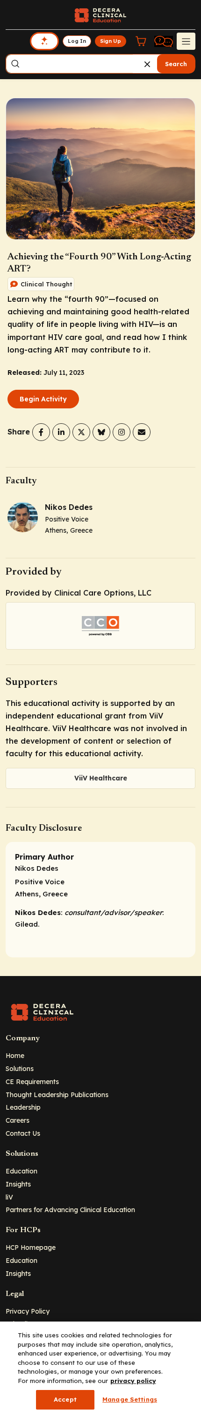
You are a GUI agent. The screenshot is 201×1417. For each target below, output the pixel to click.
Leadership (23, 1107)
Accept (65, 1399)
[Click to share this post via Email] (142, 432)
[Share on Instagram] (121, 432)
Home (15, 1055)
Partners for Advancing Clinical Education (70, 1210)
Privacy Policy (28, 1311)
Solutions (20, 1068)
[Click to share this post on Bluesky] (101, 432)
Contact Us (23, 1133)
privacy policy (133, 1380)
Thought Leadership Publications (57, 1094)
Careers (17, 1120)
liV (9, 1197)
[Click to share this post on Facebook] (41, 432)
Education (21, 1171)
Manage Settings (129, 1399)
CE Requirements (32, 1081)
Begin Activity (43, 399)
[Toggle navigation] (186, 41)
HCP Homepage (31, 1247)
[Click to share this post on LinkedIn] (61, 432)
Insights (18, 1184)
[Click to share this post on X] (81, 432)
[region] (100, 1369)
